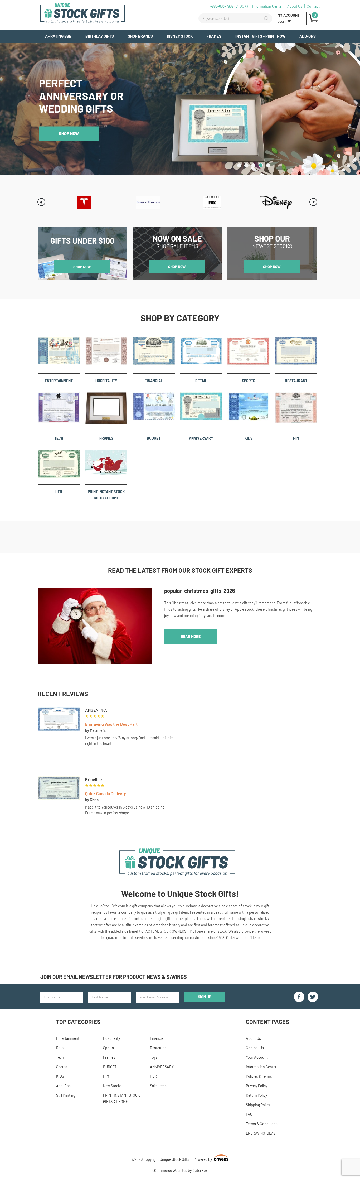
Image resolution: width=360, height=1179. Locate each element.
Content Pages (267, 1021)
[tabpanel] (180, 109)
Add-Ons (307, 36)
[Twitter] (313, 997)
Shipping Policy (258, 1105)
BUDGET (153, 438)
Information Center (267, 6)
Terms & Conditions (262, 1124)
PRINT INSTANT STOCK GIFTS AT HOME (106, 494)
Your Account (257, 1057)
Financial (154, 380)
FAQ (249, 1114)
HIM (296, 438)
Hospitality (106, 380)
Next (313, 202)
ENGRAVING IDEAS (260, 1133)
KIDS (248, 438)
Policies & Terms (259, 1076)
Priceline (93, 779)
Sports (248, 380)
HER (58, 491)
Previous (41, 202)
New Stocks (112, 1086)
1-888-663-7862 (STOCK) (228, 6)
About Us (294, 6)
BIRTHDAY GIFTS (99, 36)
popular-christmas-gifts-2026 (199, 591)
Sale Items (158, 1086)
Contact (313, 6)
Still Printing (65, 1095)
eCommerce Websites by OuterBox (180, 1170)
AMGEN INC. (96, 710)
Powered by (210, 1160)
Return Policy (256, 1095)
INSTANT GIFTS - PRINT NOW (260, 36)
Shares (61, 1067)
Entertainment (59, 380)
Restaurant (296, 380)
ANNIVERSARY (201, 438)
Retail (201, 380)
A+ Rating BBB (58, 36)
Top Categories (78, 1021)
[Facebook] (299, 997)
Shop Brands (140, 36)
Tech (58, 438)
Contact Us (255, 1048)
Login (282, 21)
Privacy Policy (256, 1086)
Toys (153, 1057)
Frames (214, 36)
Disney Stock (180, 36)
